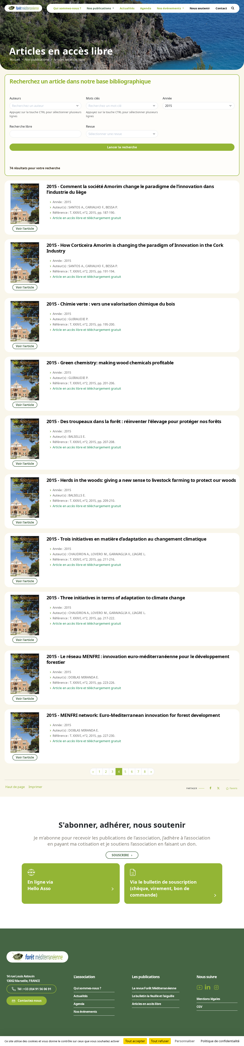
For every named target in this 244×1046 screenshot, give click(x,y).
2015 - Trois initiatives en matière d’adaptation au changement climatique (126, 539)
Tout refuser (160, 1041)
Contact (221, 8)
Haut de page (15, 787)
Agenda (145, 8)
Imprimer (35, 787)
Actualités (127, 8)
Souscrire (122, 855)
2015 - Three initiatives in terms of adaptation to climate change (116, 597)
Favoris (233, 788)
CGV (199, 1007)
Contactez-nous (29, 1000)
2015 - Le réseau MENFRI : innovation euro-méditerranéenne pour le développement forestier (138, 659)
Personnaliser (185, 1041)
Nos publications (37, 59)
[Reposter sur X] (218, 787)
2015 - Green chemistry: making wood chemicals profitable (110, 362)
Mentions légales (208, 999)
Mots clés (93, 98)
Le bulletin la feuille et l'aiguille (153, 996)
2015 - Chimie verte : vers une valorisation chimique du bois (111, 304)
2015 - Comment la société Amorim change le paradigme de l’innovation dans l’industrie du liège (130, 189)
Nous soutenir (200, 8)
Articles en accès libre (69, 59)
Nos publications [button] (99, 8)
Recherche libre (21, 126)
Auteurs (15, 98)
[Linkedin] (208, 987)
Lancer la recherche (122, 147)
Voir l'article (25, 228)
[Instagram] (216, 987)
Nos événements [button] (169, 8)
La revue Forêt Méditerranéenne (154, 988)
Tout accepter (135, 1041)
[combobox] (45, 105)
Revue (90, 126)
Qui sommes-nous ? (67, 8)
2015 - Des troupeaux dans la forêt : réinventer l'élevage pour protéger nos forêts (134, 421)
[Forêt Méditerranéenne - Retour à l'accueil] (23, 8)
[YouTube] (200, 987)
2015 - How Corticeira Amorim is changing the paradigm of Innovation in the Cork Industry (135, 248)
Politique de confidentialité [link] (220, 1041)
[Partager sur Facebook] (210, 787)
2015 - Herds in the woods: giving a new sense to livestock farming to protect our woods (141, 480)
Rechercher (233, 8)
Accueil (15, 59)
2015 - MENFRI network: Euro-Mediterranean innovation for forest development (133, 715)
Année (167, 98)
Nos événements (85, 1011)
